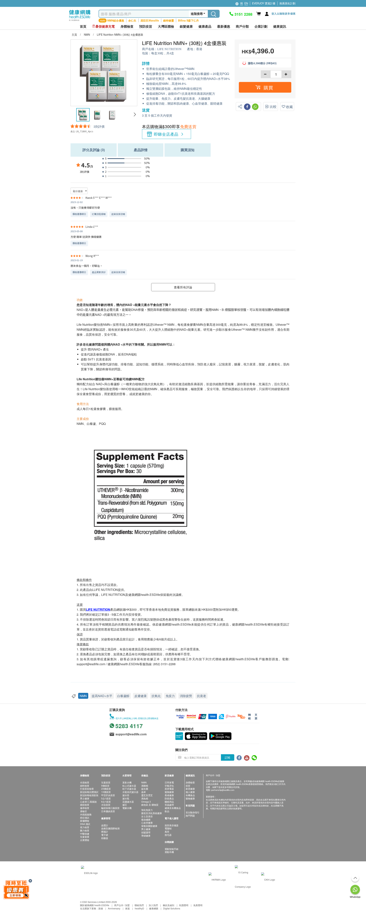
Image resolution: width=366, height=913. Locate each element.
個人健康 (190, 791)
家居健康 (190, 788)
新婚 (100, 908)
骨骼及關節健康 (149, 825)
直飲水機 (127, 782)
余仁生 (132, 20)
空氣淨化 (169, 785)
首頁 (83, 26)
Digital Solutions (171, 908)
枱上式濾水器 (129, 785)
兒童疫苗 (105, 782)
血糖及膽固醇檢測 (110, 828)
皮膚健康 (140, 696)
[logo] (80, 21)
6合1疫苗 (106, 801)
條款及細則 (168, 905)
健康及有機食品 (173, 808)
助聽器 (104, 838)
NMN (83, 696)
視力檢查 (84, 827)
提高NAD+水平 (102, 696)
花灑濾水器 (128, 801)
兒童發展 (84, 836)
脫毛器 (168, 834)
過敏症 (83, 811)
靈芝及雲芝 (147, 795)
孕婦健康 (145, 835)
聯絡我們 (139, 905)
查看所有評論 (183, 287)
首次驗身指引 (192, 812)
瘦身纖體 (145, 819)
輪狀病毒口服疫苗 (110, 808)
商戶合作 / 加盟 (122, 905)
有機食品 (190, 795)
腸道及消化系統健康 (151, 813)
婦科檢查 (84, 785)
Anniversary (114, 908)
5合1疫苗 (106, 798)
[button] (134, 115)
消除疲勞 (186, 696)
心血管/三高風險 (88, 801)
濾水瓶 (125, 798)
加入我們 (153, 905)
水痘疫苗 (105, 804)
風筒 (167, 831)
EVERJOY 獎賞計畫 (263, 3)
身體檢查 (190, 782)
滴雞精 (144, 785)
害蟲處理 (169, 804)
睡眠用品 (169, 801)
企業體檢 (84, 840)
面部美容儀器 (171, 825)
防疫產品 (169, 798)
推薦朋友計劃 (287, 3)
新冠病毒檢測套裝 (89, 795)
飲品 (167, 811)
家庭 (127, 908)
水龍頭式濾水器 (130, 791)
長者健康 (169, 795)
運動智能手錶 (171, 848)
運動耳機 (169, 852)
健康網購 (153, 908)
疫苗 (188, 785)
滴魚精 (144, 798)
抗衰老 (201, 696)
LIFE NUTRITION (169, 49)
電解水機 (127, 808)
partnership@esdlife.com (222, 789)
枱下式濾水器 (129, 788)
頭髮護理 (145, 832)
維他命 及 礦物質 (149, 804)
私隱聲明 (183, 905)
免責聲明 (197, 905)
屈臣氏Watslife (149, 20)
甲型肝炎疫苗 (108, 795)
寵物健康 (169, 791)
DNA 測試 (85, 824)
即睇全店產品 (166, 134)
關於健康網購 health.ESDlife (94, 905)
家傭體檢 (84, 820)
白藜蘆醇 (123, 696)
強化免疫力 (147, 809)
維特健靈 (168, 20)
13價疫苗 (106, 791)
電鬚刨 (168, 828)
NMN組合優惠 (115, 20)
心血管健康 (147, 822)
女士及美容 (147, 816)
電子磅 (104, 834)
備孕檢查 (84, 808)
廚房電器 (169, 788)
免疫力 (170, 696)
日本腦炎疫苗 (108, 811)
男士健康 (84, 798)
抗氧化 (156, 696)
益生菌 (144, 788)
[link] (89, 872)
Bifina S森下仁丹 (188, 20)
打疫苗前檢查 (87, 788)
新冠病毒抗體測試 (89, 791)
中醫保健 (84, 833)
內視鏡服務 (86, 814)
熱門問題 (190, 815)
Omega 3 (146, 801)
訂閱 (227, 757)
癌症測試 (84, 817)
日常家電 (169, 782)
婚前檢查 (84, 804)
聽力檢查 (84, 830)
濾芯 (124, 804)
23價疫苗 (106, 788)
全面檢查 (84, 782)
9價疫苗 (105, 785)
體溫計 (104, 831)
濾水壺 (125, 795)
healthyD (139, 908)
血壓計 (104, 825)
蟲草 (143, 791)
